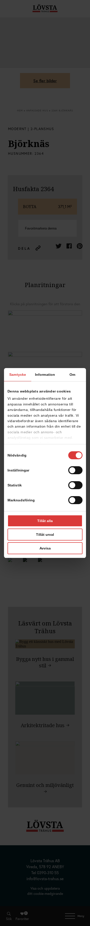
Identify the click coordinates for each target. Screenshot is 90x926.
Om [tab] (72, 375)
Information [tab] (45, 375)
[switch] (75, 470)
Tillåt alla (45, 521)
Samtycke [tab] (17, 375)
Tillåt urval (45, 535)
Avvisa (45, 548)
